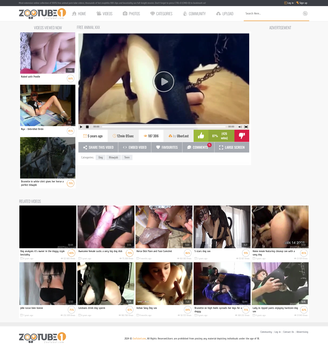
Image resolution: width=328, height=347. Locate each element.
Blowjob (113, 157)
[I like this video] (201, 136)
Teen (127, 157)
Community (266, 332)
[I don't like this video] (241, 136)
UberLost (183, 135)
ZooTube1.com (139, 338)
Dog (101, 157)
